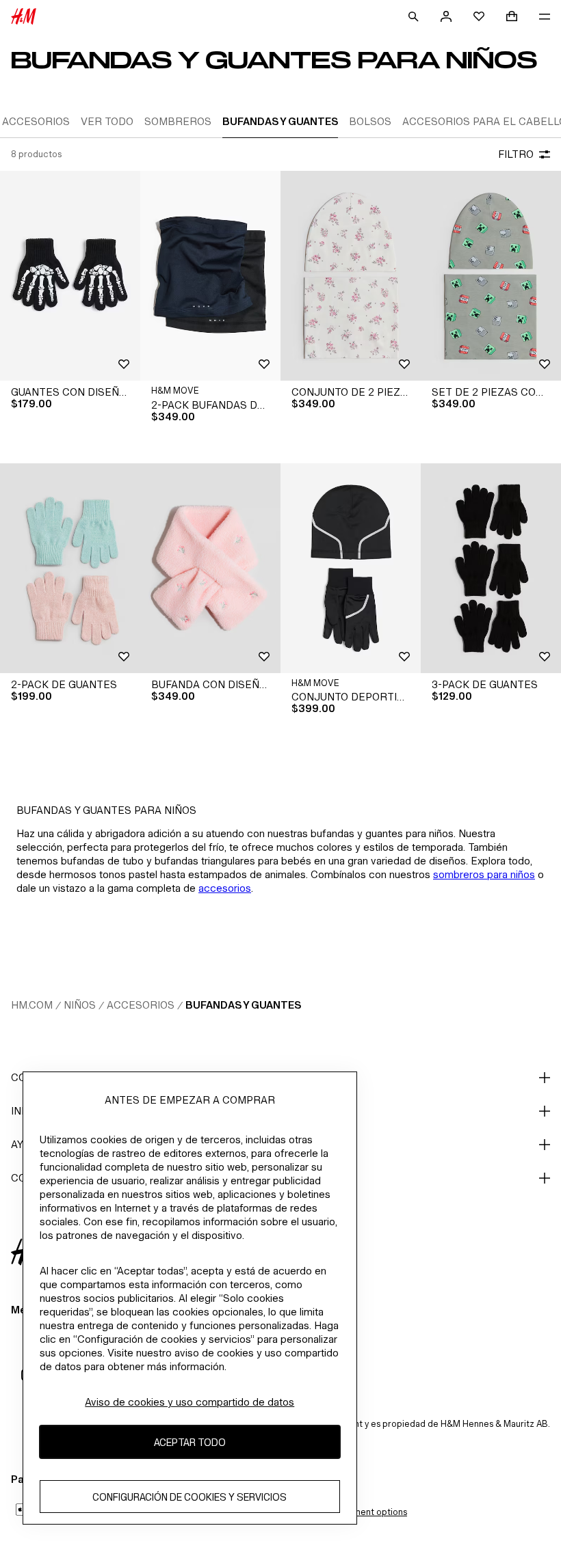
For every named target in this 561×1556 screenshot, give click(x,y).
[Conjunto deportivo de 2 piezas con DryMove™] (350, 568)
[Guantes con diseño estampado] (70, 276)
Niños (80, 1005)
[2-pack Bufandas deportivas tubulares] (210, 276)
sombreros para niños (484, 874)
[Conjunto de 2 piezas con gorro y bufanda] (350, 276)
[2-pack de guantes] (70, 568)
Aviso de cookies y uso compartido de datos (189, 1402)
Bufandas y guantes (243, 1005)
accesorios (224, 888)
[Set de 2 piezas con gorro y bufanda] (491, 276)
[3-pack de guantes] (491, 568)
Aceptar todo (190, 1442)
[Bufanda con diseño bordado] (210, 568)
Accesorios (140, 1005)
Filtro (516, 154)
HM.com (32, 1005)
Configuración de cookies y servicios (189, 1497)
